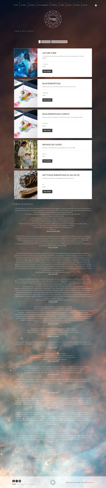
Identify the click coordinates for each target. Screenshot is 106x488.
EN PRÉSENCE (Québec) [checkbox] (59, 42)
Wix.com (91, 482)
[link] (64, 53)
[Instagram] (16, 481)
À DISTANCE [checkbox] (46, 42)
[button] (32, 5)
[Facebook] (13, 481)
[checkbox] (40, 41)
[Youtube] (20, 481)
